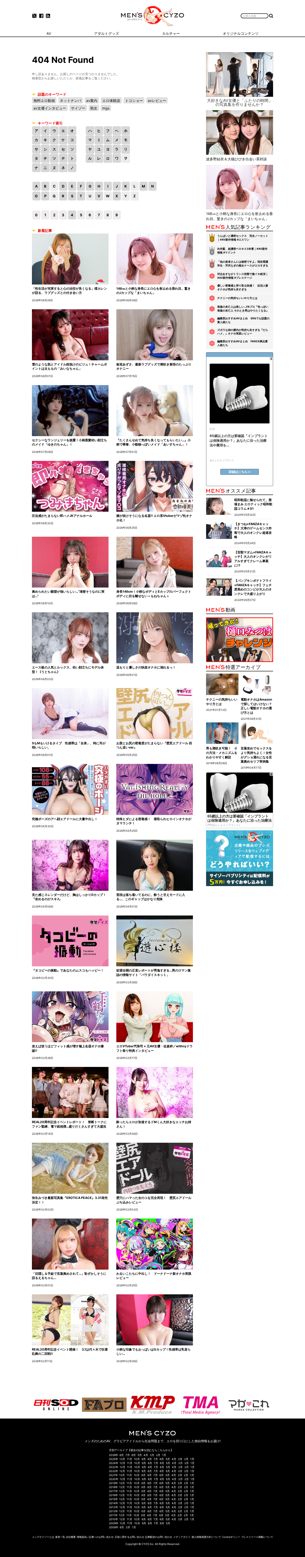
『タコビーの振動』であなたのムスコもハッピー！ (68, 970)
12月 (122, 1459)
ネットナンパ (70, 100)
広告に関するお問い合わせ (129, 1536)
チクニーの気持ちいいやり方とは (237, 298)
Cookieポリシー (231, 1536)
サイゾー (78, 108)
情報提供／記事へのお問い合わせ (95, 1536)
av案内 (91, 100)
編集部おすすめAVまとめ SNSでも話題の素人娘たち (243, 320)
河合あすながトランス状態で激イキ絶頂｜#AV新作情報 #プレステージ (242, 275)
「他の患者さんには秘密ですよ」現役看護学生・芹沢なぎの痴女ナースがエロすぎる (242, 263)
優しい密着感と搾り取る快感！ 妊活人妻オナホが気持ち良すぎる (242, 287)
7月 (127, 1455)
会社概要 (71, 1536)
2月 (158, 1455)
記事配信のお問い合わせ (158, 1536)
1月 (164, 1455)
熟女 (93, 108)
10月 (137, 1459)
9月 (144, 1459)
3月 (152, 1455)
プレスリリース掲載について (257, 1536)
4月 (146, 1455)
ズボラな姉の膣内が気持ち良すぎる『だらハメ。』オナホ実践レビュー (242, 331)
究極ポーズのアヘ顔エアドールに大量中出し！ (65, 819)
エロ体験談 (111, 100)
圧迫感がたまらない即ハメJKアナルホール (62, 516)
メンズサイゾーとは (43, 1536)
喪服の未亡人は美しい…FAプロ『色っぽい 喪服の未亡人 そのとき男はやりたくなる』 (243, 308)
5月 (140, 1455)
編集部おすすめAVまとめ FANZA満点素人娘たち (242, 343)
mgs (105, 108)
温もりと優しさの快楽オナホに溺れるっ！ (146, 667)
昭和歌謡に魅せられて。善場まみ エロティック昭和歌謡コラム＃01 (253, 504)
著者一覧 (60, 1536)
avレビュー (157, 100)
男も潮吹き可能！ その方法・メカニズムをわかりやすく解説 (221, 752)
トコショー (134, 100)
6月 (134, 1455)
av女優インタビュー (49, 108)
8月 (121, 1455)
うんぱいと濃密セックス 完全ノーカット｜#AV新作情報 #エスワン (242, 237)
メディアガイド (181, 1536)
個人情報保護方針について (206, 1536)
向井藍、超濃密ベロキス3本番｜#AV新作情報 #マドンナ (242, 250)
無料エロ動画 (44, 100)
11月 (129, 1459)
